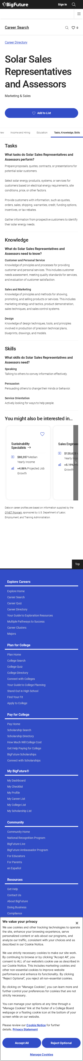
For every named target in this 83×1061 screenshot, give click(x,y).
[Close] (77, 923)
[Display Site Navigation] (79, 13)
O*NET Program (13, 512)
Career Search (17, 27)
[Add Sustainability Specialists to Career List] (42, 434)
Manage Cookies (41, 1054)
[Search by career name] (67, 28)
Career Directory (16, 42)
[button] (7, 462)
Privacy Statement (25, 1029)
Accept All (22, 1043)
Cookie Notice (36, 1025)
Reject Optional (61, 1043)
